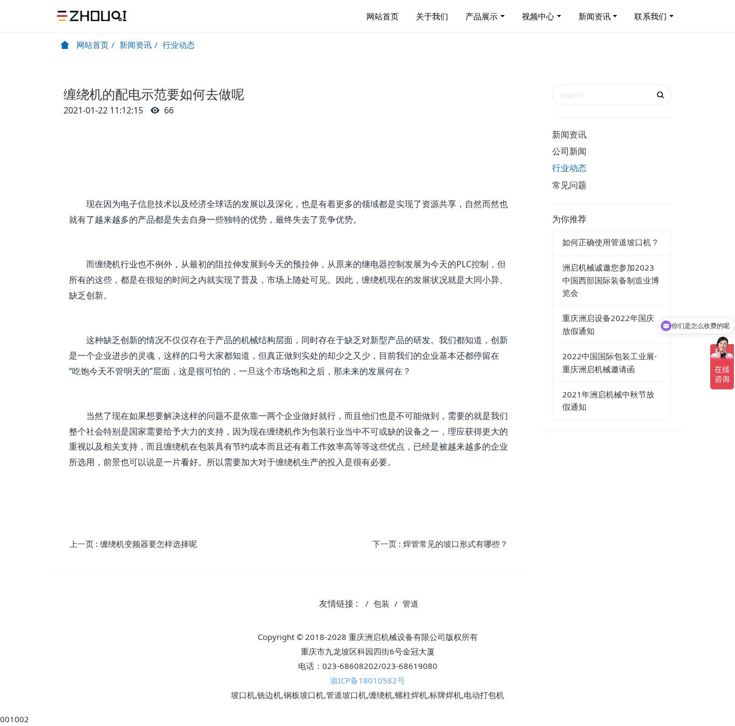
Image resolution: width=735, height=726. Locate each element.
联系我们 (650, 16)
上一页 (133, 543)
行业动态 (178, 44)
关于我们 (432, 16)
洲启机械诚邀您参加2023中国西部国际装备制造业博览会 (610, 280)
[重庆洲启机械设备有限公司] (93, 16)
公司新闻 (569, 151)
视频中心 (538, 16)
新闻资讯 (594, 16)
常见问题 (569, 185)
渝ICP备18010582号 (367, 680)
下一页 (440, 543)
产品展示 (481, 16)
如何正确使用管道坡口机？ (610, 242)
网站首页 (382, 16)
